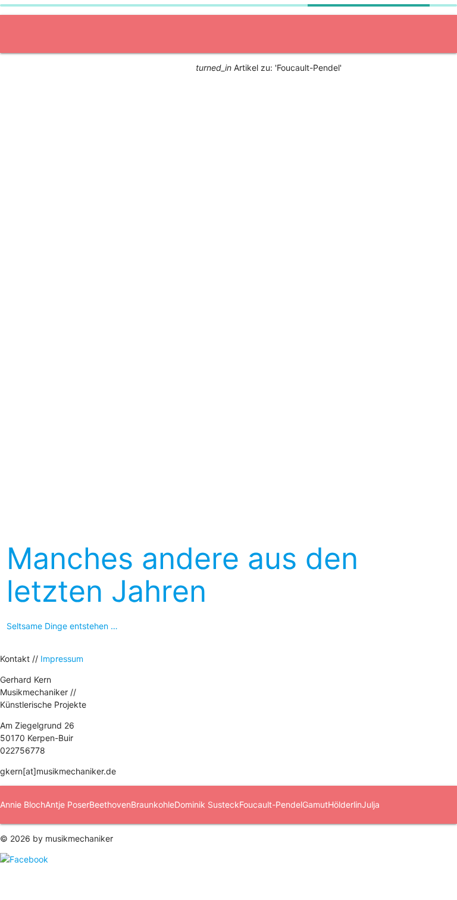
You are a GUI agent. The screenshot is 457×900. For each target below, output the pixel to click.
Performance (162, 110)
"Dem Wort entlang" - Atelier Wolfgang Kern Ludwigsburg (120, 186)
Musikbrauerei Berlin (386, 186)
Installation (30, 148)
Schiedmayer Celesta (368, 843)
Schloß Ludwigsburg (289, 186)
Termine (24, 453)
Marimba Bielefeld (116, 843)
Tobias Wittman (57, 881)
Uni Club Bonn (36, 262)
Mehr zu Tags (331, 453)
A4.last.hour (96, 110)
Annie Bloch (22, 804)
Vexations (106, 881)
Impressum (61, 659)
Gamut (315, 804)
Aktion (21, 72)
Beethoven (110, 804)
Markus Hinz (175, 843)
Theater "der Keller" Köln (213, 224)
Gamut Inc (222, 338)
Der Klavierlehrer (116, 224)
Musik (20, 300)
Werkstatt (27, 376)
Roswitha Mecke (295, 843)
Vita (219, 453)
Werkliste (303, 415)
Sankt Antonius (102, 338)
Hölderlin (345, 804)
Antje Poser (67, 804)
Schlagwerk (163, 415)
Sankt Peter (32, 338)
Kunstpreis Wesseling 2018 (330, 224)
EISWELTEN (32, 110)
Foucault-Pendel (270, 804)
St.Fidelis (166, 338)
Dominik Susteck (206, 804)
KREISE (273, 338)
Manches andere (236, 415)
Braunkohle (152, 804)
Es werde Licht (37, 224)
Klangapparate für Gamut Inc (65, 415)
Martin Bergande (231, 843)
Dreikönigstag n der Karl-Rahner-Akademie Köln (101, 491)
